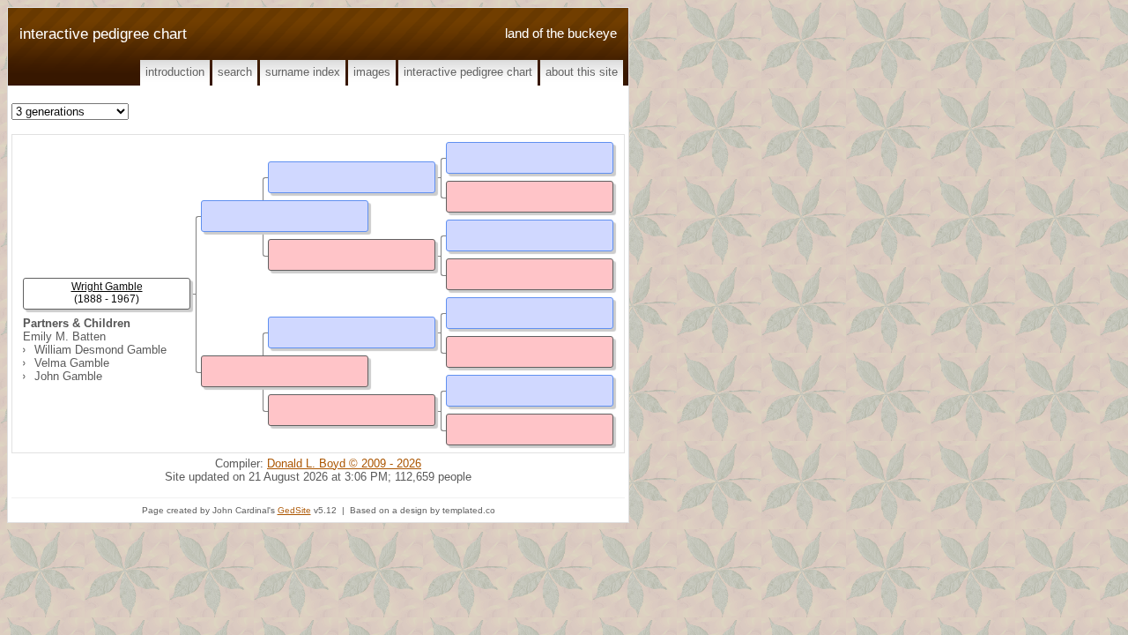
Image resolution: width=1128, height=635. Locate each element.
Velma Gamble (71, 363)
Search (235, 71)
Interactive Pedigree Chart (468, 71)
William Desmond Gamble (100, 349)
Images (371, 71)
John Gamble (68, 376)
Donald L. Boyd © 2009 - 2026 (344, 463)
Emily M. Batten (64, 336)
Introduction (174, 71)
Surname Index (302, 71)
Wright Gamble (107, 286)
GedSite (294, 510)
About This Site (581, 71)
